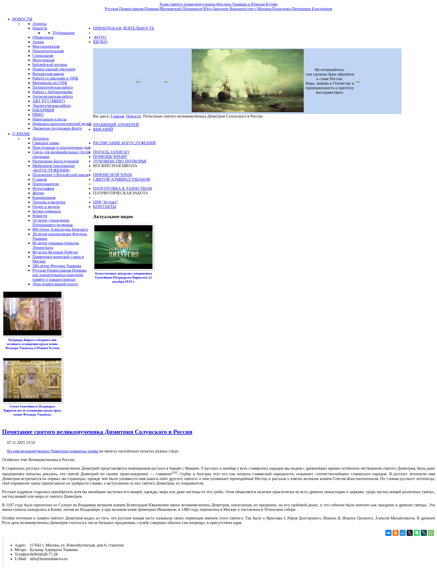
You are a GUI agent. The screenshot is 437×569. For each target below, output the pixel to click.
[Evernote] (417, 533)
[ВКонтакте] (388, 533)
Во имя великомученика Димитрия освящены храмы (52, 451)
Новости (133, 116)
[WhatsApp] (431, 533)
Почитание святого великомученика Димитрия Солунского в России (97, 431)
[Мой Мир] (403, 533)
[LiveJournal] (424, 533)
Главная (117, 116)
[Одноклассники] (395, 533)
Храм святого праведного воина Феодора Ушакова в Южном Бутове (218, 4)
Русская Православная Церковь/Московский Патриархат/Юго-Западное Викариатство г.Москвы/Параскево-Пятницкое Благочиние (218, 9)
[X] (410, 533)
